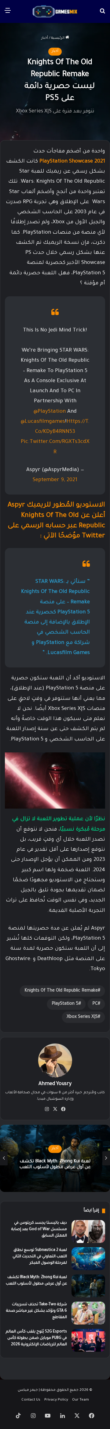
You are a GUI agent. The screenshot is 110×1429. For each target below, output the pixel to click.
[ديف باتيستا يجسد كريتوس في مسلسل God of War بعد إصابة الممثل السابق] (88, 1231)
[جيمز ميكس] (55, 11)
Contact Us (30, 1400)
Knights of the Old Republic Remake (61, 991)
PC (95, 1004)
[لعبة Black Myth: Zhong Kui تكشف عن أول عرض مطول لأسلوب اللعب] (88, 1285)
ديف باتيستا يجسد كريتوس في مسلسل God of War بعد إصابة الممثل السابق (39, 1229)
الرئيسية (58, 38)
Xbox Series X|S (82, 1017)
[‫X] (55, 1109)
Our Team (80, 1400)
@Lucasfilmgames (43, 422)
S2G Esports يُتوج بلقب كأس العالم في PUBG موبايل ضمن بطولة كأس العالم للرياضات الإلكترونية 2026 (36, 1338)
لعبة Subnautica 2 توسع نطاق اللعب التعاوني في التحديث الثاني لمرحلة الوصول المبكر (40, 1256)
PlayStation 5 (65, 1004)
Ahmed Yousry (55, 1084)
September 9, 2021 (55, 480)
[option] (55, 1158)
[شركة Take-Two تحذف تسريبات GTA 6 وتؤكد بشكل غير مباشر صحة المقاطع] (88, 1313)
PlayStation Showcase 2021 (71, 162)
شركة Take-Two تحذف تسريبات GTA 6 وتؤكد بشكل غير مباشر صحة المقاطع (36, 1311)
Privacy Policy (56, 1400)
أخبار (44, 38)
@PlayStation (50, 412)
